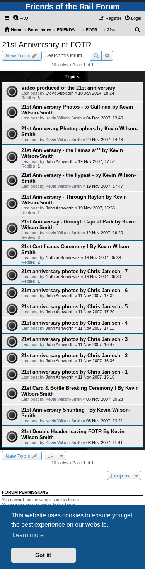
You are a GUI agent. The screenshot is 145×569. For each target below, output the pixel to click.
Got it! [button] (43, 555)
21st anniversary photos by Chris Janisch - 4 (74, 323)
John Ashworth (59, 161)
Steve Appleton (59, 93)
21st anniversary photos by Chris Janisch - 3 (74, 339)
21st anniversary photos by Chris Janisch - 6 (74, 290)
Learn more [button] (28, 535)
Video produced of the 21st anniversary (68, 88)
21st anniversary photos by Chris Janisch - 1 (74, 372)
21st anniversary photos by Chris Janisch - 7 (74, 271)
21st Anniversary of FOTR (46, 44)
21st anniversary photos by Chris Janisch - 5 (74, 307)
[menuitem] (20, 18)
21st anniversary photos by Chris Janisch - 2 (74, 355)
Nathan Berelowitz (63, 257)
